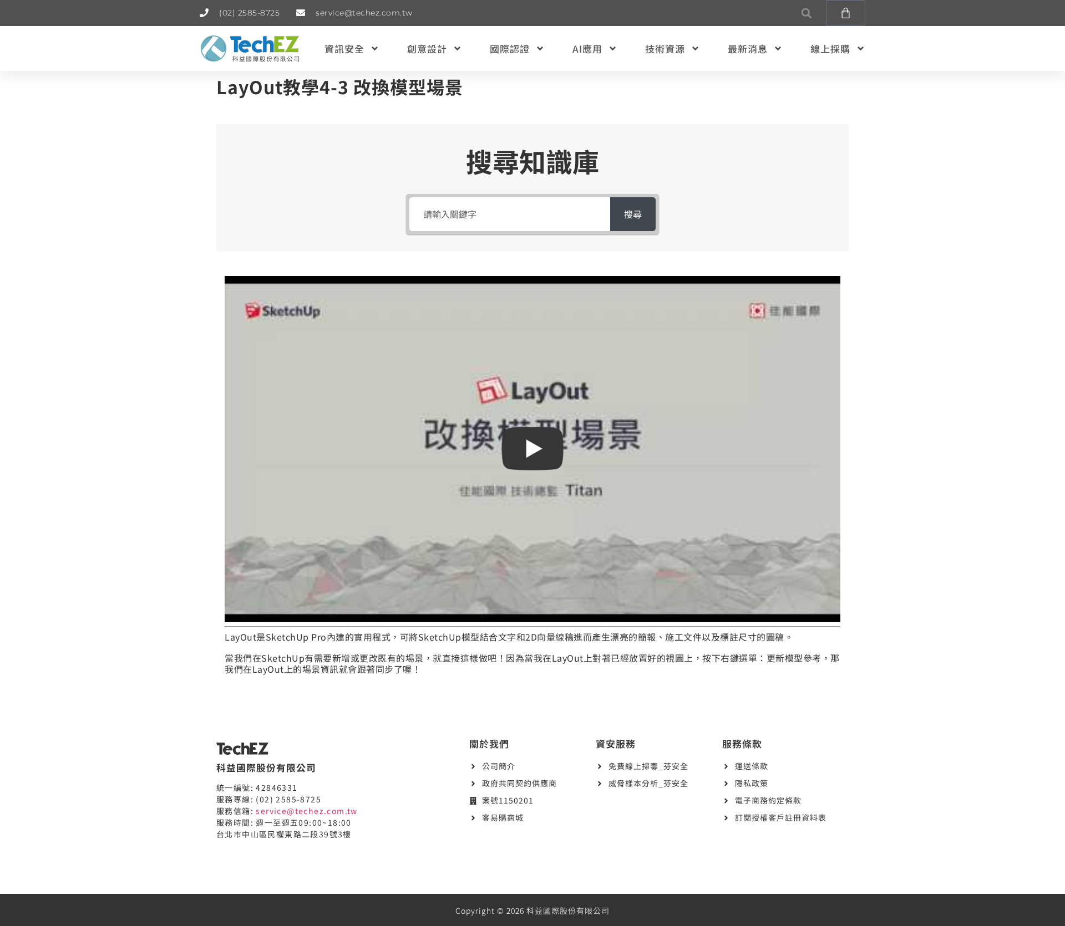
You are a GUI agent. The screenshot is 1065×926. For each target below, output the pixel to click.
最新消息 (748, 48)
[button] (806, 13)
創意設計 (427, 48)
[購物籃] (845, 13)
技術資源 (665, 48)
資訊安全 (344, 48)
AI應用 (587, 48)
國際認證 (510, 48)
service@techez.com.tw (306, 810)
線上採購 (830, 48)
